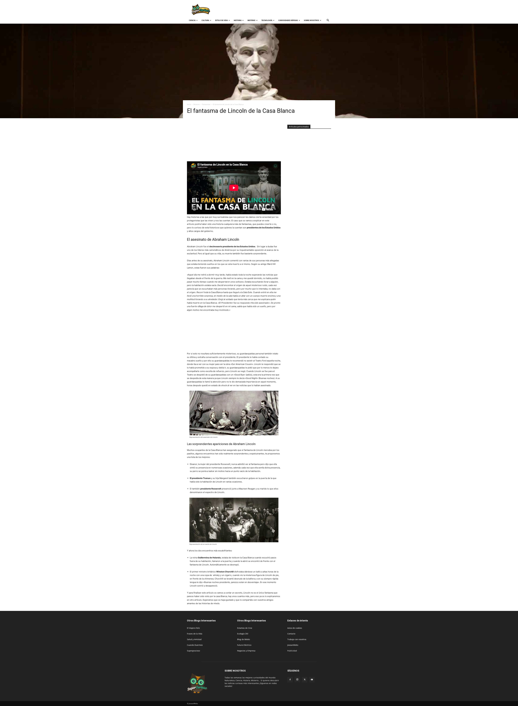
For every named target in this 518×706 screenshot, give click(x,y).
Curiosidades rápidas (288, 20)
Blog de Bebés (243, 639)
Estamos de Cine (244, 628)
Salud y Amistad (194, 639)
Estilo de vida (221, 20)
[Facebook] (290, 679)
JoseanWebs (292, 645)
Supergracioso (193, 650)
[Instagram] (297, 679)
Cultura (205, 20)
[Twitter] (304, 679)
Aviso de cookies (294, 628)
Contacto (291, 633)
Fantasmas (206, 104)
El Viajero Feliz (193, 628)
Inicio (189, 104)
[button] (328, 20)
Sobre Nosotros (311, 20)
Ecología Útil (242, 633)
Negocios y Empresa (246, 650)
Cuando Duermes (195, 645)
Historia (237, 20)
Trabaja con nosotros (296, 639)
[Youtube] (312, 679)
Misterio (251, 20)
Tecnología (266, 20)
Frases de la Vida (194, 633)
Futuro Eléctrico (244, 645)
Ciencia (192, 20)
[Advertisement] (282, 10)
